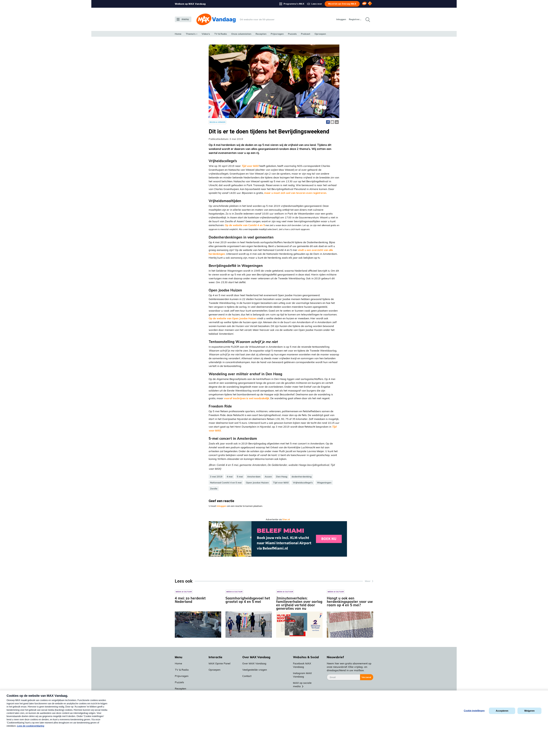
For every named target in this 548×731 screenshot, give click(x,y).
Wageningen (324, 482)
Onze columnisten (241, 33)
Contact (246, 676)
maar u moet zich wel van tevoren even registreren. (295, 193)
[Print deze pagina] (337, 122)
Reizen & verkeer (217, 122)
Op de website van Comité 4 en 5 (245, 225)
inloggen (221, 506)
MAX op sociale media (302, 684)
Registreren (355, 19)
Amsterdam (253, 476)
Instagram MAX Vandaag (302, 674)
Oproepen (320, 33)
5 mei (240, 476)
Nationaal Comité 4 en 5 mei (226, 482)
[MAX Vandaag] (216, 19)
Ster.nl (286, 519)
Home (178, 33)
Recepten (261, 33)
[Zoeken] (367, 19)
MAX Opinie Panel (219, 663)
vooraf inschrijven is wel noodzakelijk (246, 398)
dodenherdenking (302, 476)
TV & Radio (220, 33)
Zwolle (213, 488)
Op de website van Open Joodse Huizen (232, 318)
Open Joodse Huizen (257, 482)
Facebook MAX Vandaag (302, 665)
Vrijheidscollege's (303, 482)
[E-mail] (332, 122)
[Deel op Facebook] (328, 122)
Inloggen (341, 19)
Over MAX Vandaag (254, 663)
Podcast (305, 33)
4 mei (230, 476)
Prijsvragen (277, 33)
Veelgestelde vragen (254, 669)
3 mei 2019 (216, 476)
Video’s (206, 33)
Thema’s (191, 33)
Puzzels (292, 33)
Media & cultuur (184, 592)
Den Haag (281, 476)
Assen (268, 476)
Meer (368, 581)
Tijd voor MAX (281, 482)
